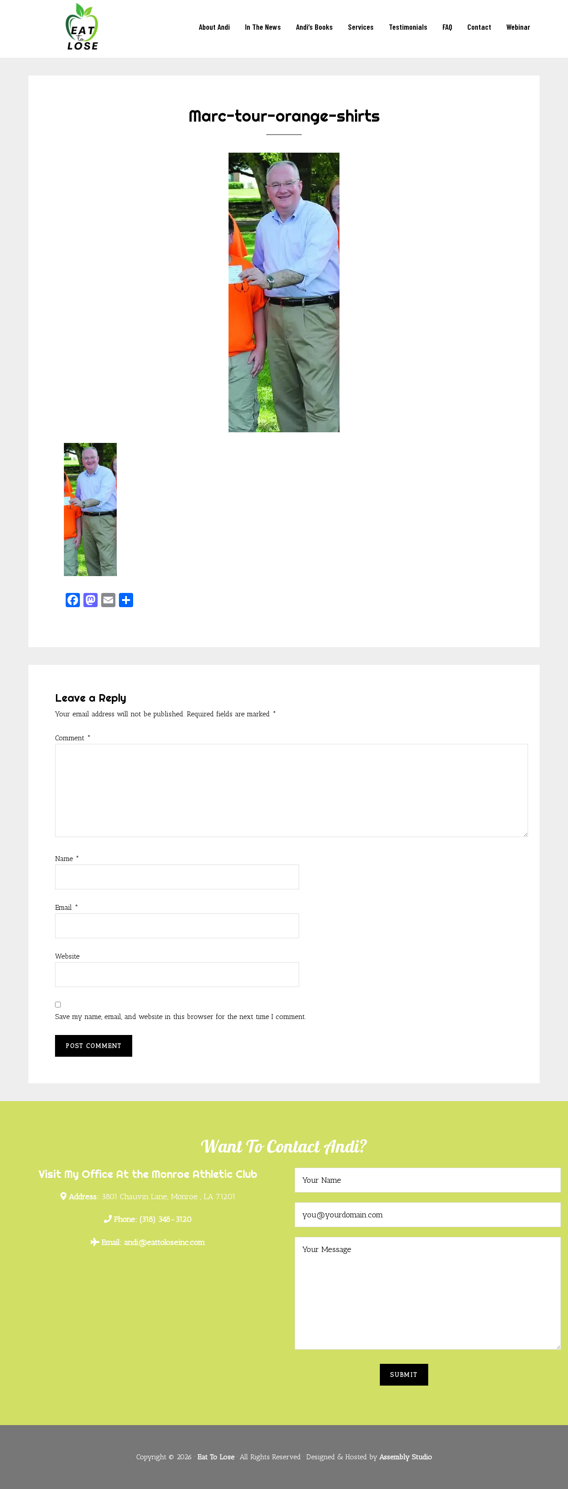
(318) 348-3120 (153, 1219)
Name (67, 858)
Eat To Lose (84, 28)
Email (67, 907)
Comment (73, 738)
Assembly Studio (405, 1457)
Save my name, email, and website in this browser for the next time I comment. (180, 1016)
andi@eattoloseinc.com (153, 1242)
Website (67, 956)
